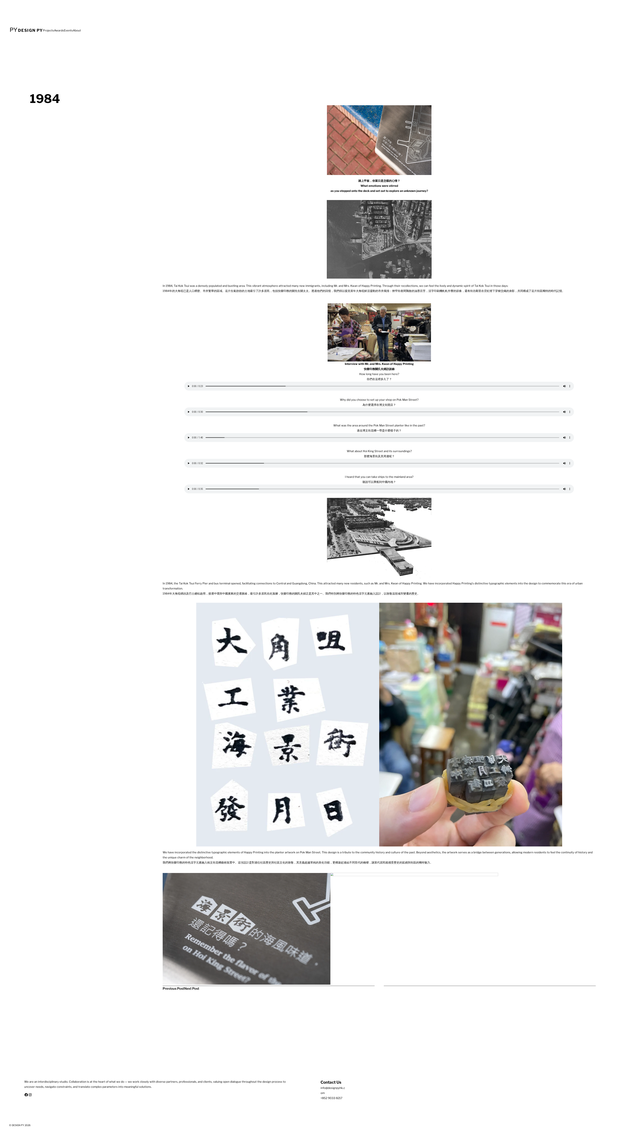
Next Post (191, 989)
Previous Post (173, 989)
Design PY (30, 30)
